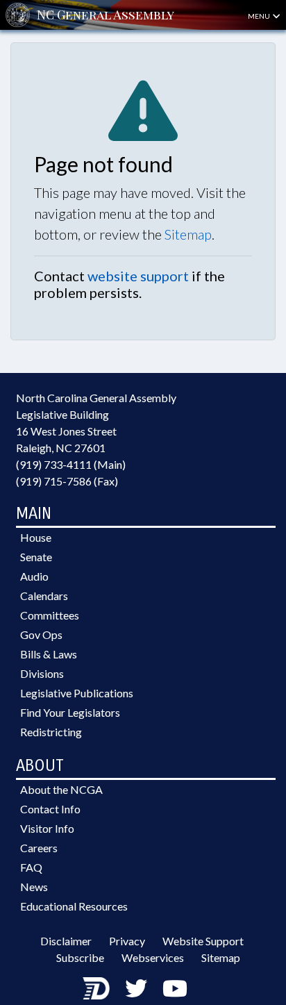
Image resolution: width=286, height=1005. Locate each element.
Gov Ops (41, 634)
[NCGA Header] (105, 15)
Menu (259, 16)
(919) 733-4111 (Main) (71, 464)
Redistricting (51, 731)
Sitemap (188, 234)
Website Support (203, 940)
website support (138, 275)
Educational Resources (74, 906)
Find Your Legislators (70, 712)
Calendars (44, 595)
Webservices (152, 957)
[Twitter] (136, 988)
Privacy (127, 940)
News (34, 886)
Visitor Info (47, 828)
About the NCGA (61, 789)
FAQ (31, 867)
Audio (34, 576)
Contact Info (50, 808)
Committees (49, 615)
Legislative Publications (76, 692)
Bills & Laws (48, 654)
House (35, 537)
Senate (36, 556)
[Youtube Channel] (175, 988)
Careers (39, 847)
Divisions (42, 673)
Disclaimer (66, 940)
